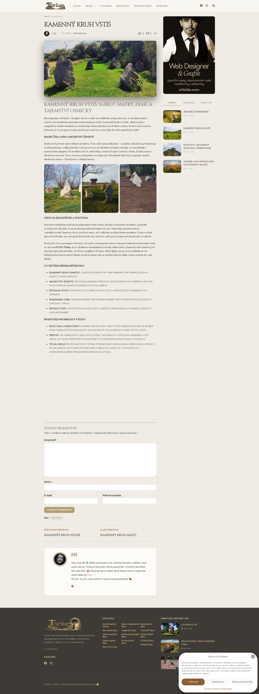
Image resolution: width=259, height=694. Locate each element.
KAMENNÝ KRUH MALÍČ (196, 128)
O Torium (106, 6)
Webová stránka (112, 495)
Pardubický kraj (146, 625)
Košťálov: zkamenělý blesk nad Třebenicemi (197, 146)
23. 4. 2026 (66, 33)
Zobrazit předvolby (242, 681)
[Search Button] (213, 6)
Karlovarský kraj (109, 641)
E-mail (49, 495)
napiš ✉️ (91, 574)
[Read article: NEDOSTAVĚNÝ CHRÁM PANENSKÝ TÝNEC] (170, 646)
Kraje (89, 6)
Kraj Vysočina (110, 647)
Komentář (51, 439)
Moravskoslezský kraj (130, 635)
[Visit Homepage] (55, 6)
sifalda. (92, 684)
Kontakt (162, 6)
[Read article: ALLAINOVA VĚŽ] (170, 629)
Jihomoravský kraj (110, 635)
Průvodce (122, 6)
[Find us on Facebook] (201, 6)
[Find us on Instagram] (207, 6)
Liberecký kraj (129, 630)
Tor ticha (56, 518)
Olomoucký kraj (128, 641)
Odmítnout (218, 681)
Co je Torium (50, 649)
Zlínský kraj (146, 644)
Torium (55, 684)
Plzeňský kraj (56, 16)
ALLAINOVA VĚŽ (189, 624)
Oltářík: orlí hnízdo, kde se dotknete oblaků (198, 163)
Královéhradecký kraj (131, 625)
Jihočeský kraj (110, 630)
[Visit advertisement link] (189, 55)
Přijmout (193, 681)
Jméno (49, 481)
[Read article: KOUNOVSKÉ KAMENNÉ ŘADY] (170, 662)
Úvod (46, 16)
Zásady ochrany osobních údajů (218, 688)
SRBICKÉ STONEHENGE (196, 111)
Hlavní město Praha (110, 625)
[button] (253, 656)
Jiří (54, 33)
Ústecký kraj (146, 640)
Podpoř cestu (143, 6)
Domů (77, 6)
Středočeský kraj (146, 635)
